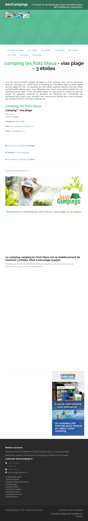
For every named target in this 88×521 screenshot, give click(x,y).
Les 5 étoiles (32, 50)
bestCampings (16, 4)
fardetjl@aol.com (18, 131)
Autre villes (36, 55)
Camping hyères (11, 487)
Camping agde (11, 484)
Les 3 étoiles (59, 50)
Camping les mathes (13, 489)
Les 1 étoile (11, 55)
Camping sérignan (12, 492)
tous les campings (18, 152)
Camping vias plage (13, 477)
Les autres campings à (21, 145)
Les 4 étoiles (46, 50)
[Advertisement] (60, 27)
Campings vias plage (15, 50)
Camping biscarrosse (13, 494)
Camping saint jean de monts (17, 482)
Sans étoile (24, 55)
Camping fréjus (11, 496)
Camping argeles (12, 479)
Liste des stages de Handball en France (67, 515)
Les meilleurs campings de (21, 159)
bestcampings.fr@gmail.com (18, 472)
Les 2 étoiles (73, 50)
